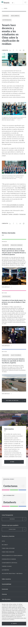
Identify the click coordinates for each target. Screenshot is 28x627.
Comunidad (6, 15)
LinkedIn (15, 214)
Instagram (23, 214)
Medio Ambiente (15, 15)
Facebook (5, 214)
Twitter (10, 214)
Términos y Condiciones (8, 612)
